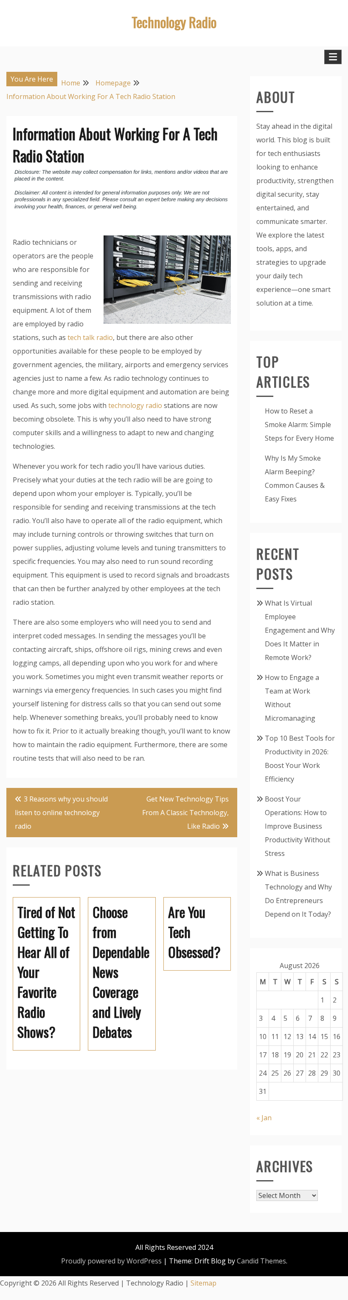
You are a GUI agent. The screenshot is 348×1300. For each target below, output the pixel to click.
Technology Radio (174, 22)
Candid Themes (261, 1261)
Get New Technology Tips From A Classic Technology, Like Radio (185, 812)
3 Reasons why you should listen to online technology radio (61, 812)
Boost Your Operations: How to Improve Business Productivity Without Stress (297, 826)
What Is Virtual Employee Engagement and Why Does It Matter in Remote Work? (300, 630)
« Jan (264, 1117)
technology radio (135, 405)
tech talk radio (90, 337)
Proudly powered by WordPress (111, 1261)
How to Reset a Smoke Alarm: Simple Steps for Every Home (299, 424)
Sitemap (203, 1283)
